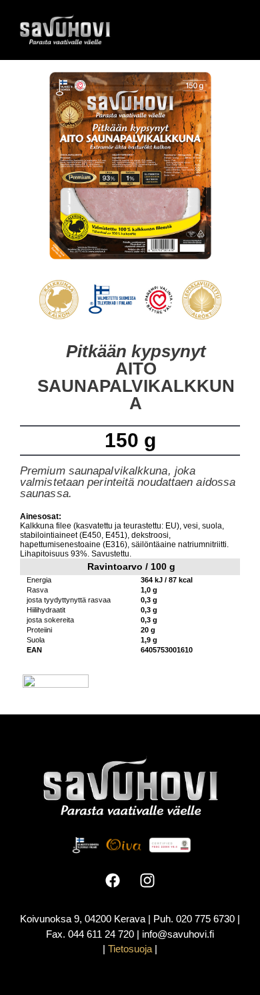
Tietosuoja (130, 948)
